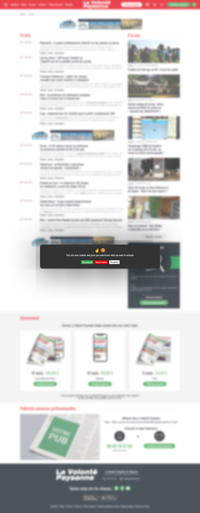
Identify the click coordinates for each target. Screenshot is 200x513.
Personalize (114, 262)
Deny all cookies (101, 262)
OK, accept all (87, 262)
